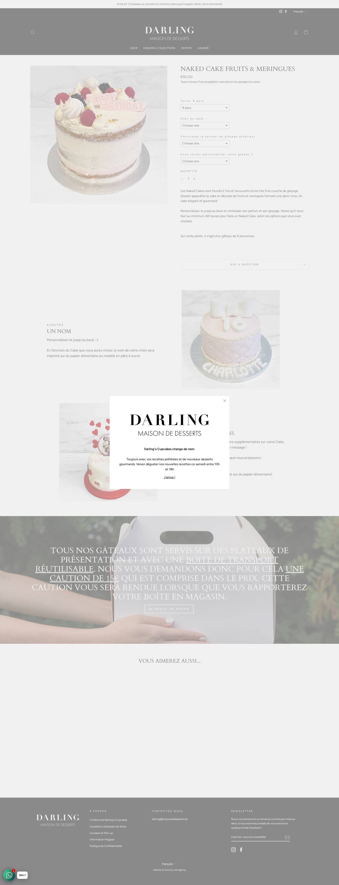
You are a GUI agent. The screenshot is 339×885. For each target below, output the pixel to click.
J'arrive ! (169, 477)
